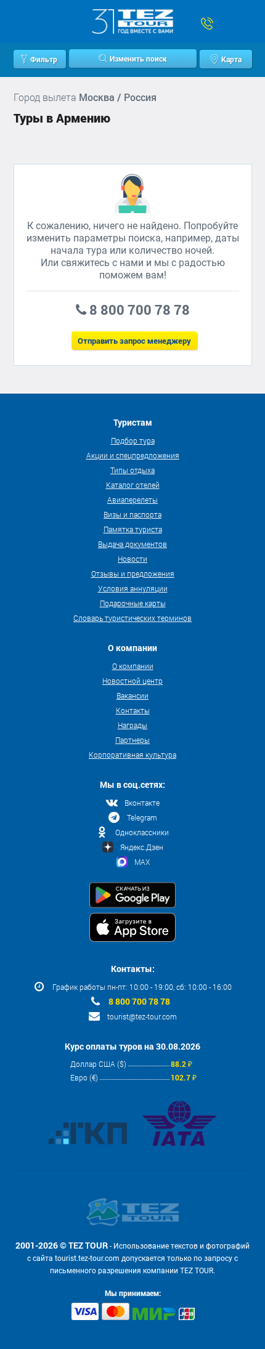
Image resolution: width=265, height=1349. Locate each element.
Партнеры (132, 739)
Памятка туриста (133, 529)
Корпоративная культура (132, 754)
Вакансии (132, 695)
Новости (132, 558)
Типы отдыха (132, 470)
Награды (132, 725)
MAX (142, 861)
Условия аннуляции (133, 588)
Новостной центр (132, 680)
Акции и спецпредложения (132, 455)
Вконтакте (142, 802)
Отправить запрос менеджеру (134, 340)
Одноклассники (142, 832)
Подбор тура (133, 440)
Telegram (142, 817)
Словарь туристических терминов (132, 618)
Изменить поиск (138, 58)
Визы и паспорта (132, 514)
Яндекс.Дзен (141, 847)
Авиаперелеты (132, 499)
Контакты (133, 710)
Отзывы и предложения (132, 573)
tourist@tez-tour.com (142, 1016)
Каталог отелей (133, 484)
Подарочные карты (133, 603)
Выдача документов (132, 544)
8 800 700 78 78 (139, 1001)
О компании (132, 666)
